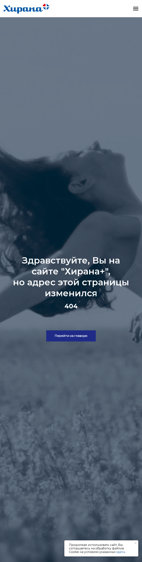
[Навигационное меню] (135, 9)
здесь (120, 552)
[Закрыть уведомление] (135, 543)
